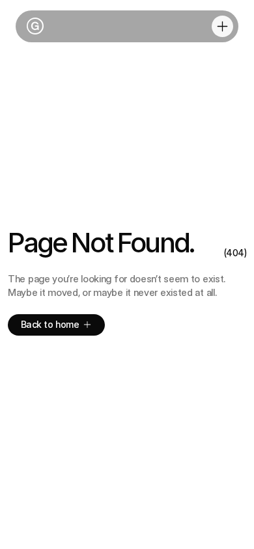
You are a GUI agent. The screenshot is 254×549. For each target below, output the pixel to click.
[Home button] (33, 27)
